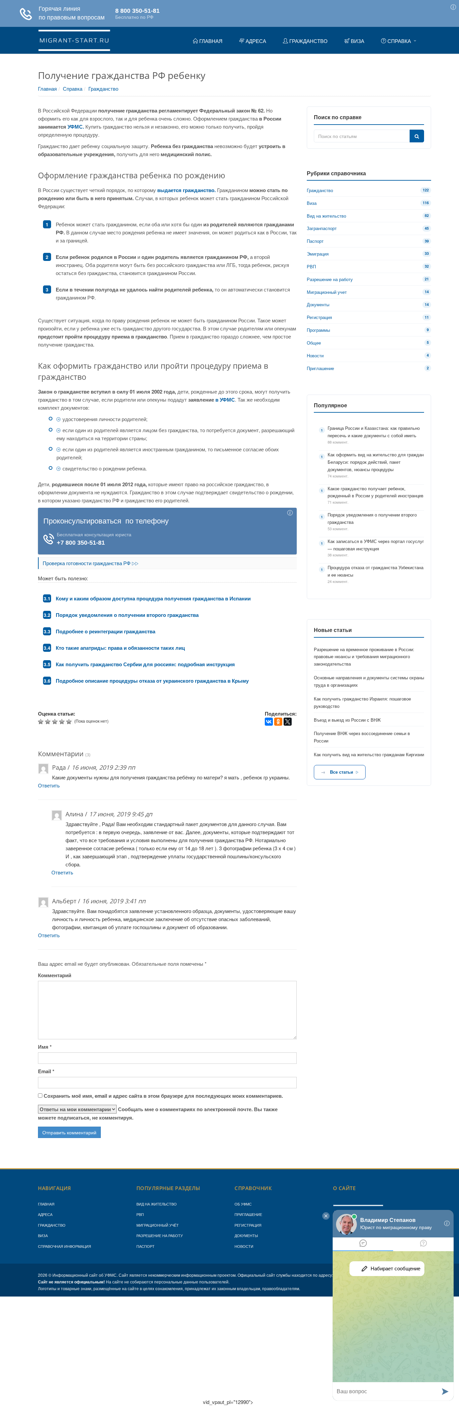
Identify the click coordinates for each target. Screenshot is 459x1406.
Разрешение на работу (159, 1235)
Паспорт (145, 1246)
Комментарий (54, 975)
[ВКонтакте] (269, 722)
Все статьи (341, 772)
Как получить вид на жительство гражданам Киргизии (369, 754)
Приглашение (248, 1214)
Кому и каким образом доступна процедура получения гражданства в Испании (153, 598)
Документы (246, 1235)
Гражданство (103, 88)
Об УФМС (243, 1204)
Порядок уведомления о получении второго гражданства (127, 615)
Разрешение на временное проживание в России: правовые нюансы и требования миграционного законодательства (364, 656)
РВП (140, 1214)
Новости (244, 1246)
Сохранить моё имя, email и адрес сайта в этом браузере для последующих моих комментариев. (163, 1095)
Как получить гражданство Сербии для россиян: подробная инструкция (145, 664)
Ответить (49, 785)
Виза (43, 1235)
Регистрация (248, 1225)
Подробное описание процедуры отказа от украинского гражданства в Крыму (152, 680)
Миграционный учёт (157, 1225)
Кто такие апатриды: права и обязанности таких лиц (120, 647)
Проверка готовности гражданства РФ (87, 562)
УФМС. (76, 126)
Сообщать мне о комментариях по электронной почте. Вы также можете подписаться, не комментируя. (158, 1113)
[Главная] (74, 39)
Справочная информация (64, 1246)
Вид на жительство (156, 1204)
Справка (72, 88)
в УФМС (225, 399)
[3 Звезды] (55, 721)
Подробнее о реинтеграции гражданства (105, 631)
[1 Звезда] (41, 721)
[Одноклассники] (278, 722)
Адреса (45, 1214)
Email (46, 1071)
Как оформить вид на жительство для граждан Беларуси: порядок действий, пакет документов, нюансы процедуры (376, 461)
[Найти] (417, 136)
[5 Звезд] (69, 721)
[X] (288, 722)
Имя (45, 1046)
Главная (47, 88)
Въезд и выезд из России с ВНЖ (347, 720)
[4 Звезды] (62, 721)
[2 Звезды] (48, 721)
